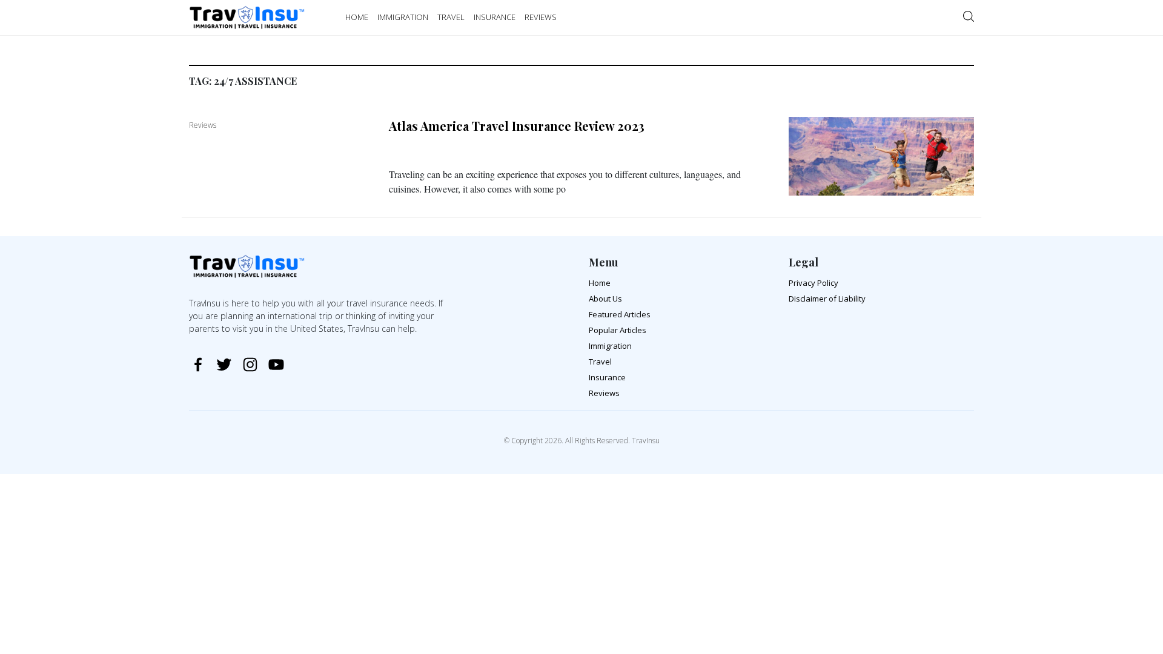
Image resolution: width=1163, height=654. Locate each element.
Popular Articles (617, 330)
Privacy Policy (813, 282)
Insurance (607, 377)
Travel (600, 361)
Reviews (604, 393)
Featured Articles (620, 314)
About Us (605, 298)
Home (600, 282)
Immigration (610, 345)
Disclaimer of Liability (827, 298)
